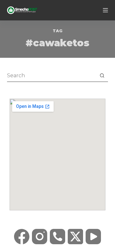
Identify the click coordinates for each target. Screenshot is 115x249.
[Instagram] (39, 236)
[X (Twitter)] (75, 236)
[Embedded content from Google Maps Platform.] (57, 154)
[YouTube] (93, 236)
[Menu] (105, 10)
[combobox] (51, 75)
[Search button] (102, 75)
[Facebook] (21, 236)
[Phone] (57, 236)
